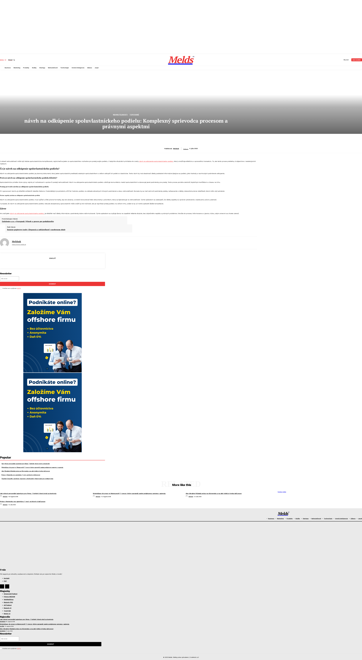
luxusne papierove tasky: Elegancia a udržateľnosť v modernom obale (36, 230)
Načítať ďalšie (282, 492)
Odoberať (52, 284)
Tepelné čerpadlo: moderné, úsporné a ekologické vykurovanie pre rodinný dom (27, 478)
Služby (2, 626)
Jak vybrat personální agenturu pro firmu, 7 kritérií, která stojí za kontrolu (26, 463)
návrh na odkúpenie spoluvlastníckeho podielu (156, 161)
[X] (46, 263)
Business (2, 621)
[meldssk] (4, 242)
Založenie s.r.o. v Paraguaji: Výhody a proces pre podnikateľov (28, 221)
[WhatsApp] (59, 263)
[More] (66, 263)
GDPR (19, 288)
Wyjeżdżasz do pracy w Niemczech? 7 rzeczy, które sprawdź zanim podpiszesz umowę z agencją (32, 467)
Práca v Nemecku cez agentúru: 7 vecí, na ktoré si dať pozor (21, 475)
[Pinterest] (52, 263)
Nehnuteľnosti (120, 115)
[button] (12, 60)
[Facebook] (39, 263)
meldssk (176, 148)
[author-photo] (1, 496)
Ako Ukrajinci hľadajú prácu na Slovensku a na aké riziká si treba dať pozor (26, 471)
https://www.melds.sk (19, 244)
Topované (134, 115)
